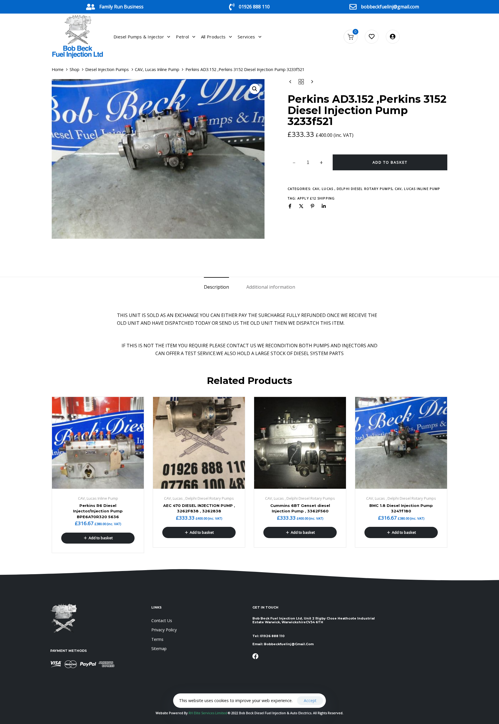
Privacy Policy (164, 629)
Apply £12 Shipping (316, 198)
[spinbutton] (307, 162)
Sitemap (159, 648)
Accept (310, 700)
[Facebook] (290, 206)
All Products (213, 37)
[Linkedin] (323, 206)
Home (58, 69)
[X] (301, 206)
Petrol (182, 37)
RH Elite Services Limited (208, 713)
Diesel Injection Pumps (107, 69)
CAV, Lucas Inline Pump (157, 69)
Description (216, 287)
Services (246, 37)
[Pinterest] (312, 206)
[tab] (216, 287)
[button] (255, 89)
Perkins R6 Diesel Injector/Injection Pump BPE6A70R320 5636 (98, 511)
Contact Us (161, 620)
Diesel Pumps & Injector (138, 37)
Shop (74, 69)
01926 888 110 (254, 6)
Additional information (270, 287)
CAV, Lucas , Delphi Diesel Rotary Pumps (352, 188)
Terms (157, 639)
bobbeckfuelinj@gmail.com (390, 6)
